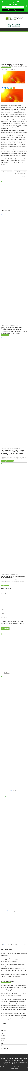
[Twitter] (8, 88)
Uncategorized (4, 1048)
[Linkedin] (5, 88)
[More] (13, 88)
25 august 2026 (5, 325)
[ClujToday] (2, 29)
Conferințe (3, 1030)
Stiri (2, 167)
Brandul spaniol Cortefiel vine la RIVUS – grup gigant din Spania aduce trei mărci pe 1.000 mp (14, 1009)
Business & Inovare (6, 1027)
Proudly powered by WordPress (8, 1067)
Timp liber (3, 1046)
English (2, 1033)
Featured (3, 460)
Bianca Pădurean (14, 448)
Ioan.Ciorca (12, 69)
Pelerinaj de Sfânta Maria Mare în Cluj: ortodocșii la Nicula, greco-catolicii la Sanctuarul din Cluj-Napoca (13, 988)
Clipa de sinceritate (7, 171)
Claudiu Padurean (14, 325)
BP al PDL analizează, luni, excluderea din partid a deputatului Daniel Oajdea (21, 174)
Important (3, 335)
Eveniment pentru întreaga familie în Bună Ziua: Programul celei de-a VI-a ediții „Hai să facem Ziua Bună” (13, 970)
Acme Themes (15, 1068)
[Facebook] (2, 88)
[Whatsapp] (11, 88)
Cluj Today (6, 673)
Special (2, 1040)
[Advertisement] (14, 47)
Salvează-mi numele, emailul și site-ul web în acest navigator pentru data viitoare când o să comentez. (12, 623)
